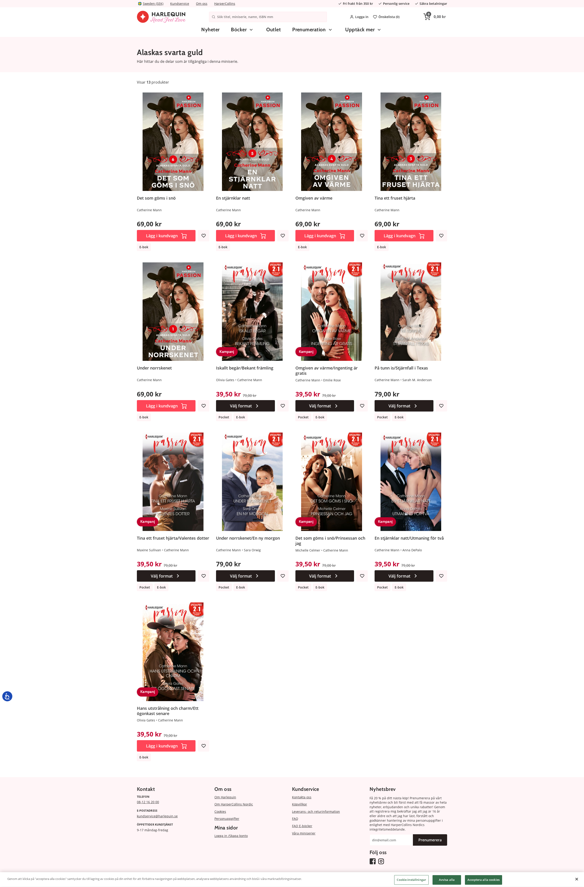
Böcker (239, 29)
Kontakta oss (301, 797)
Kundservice (179, 3)
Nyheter (210, 29)
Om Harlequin (225, 797)
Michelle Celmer (307, 550)
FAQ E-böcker (302, 826)
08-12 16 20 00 (148, 802)
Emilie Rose (332, 380)
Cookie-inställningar (411, 880)
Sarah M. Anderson (417, 380)
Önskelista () (388, 17)
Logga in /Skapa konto (231, 836)
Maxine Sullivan (149, 550)
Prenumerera (430, 839)
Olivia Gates (225, 380)
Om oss (201, 3)
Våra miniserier (303, 833)
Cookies (220, 811)
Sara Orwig (252, 550)
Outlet (273, 29)
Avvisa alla (447, 880)
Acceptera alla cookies (483, 880)
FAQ (295, 818)
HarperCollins (224, 3)
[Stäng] (577, 879)
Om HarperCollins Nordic (233, 804)
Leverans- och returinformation (316, 811)
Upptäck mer (360, 29)
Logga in (361, 17)
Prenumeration (309, 29)
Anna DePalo (412, 550)
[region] (292, 879)
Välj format (241, 406)
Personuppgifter (226, 818)
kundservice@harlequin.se (157, 816)
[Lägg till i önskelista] (203, 235)
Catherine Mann (149, 210)
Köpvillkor (299, 804)
